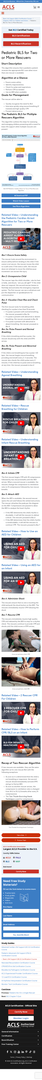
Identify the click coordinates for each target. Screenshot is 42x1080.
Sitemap (29, 1057)
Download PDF (22, 195)
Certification (7, 1036)
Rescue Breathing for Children (15, 407)
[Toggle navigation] (38, 7)
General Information (10, 1032)
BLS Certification (21, 35)
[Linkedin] (23, 1052)
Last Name (7, 916)
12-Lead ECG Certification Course (14, 977)
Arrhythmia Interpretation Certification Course (19, 981)
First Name (7, 907)
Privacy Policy (20, 1057)
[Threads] (34, 1052)
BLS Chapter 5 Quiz (13, 996)
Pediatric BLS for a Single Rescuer (22, 993)
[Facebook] (7, 1052)
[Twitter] (11, 1052)
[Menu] (3, 13)
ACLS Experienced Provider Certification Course (20, 973)
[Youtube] (19, 1052)
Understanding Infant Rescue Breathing (20, 441)
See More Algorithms (21, 206)
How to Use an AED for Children (20, 533)
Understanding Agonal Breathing (20, 373)
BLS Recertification (21, 43)
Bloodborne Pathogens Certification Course (18, 970)
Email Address (9, 924)
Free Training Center (10, 1044)
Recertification (8, 1040)
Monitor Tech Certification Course (15, 984)
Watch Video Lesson (21, 201)
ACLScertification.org (17, 1061)
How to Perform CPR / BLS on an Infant (20, 730)
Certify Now (21, 871)
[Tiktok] (30, 1052)
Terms (12, 1057)
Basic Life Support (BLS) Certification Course (20, 959)
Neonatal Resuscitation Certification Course (18, 963)
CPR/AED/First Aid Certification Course (16, 966)
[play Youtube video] (21, 239)
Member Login (21, 1018)
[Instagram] (15, 1052)
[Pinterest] (26, 1052)
